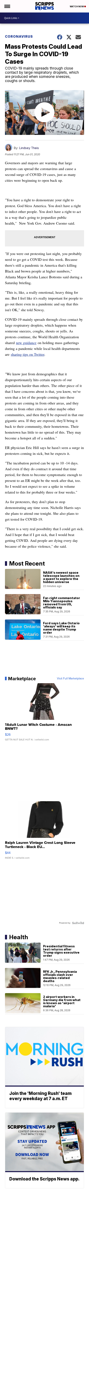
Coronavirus (19, 36)
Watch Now (77, 6)
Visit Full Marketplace (70, 678)
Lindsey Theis (29, 148)
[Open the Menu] (7, 6)
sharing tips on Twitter (27, 354)
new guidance (26, 342)
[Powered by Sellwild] (78, 923)
